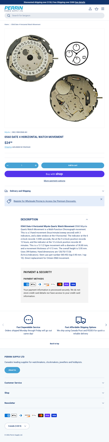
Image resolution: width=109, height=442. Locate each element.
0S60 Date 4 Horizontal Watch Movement (25, 24)
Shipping (8, 147)
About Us (12, 370)
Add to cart (72, 165)
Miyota (7, 132)
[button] (96, 9)
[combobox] (54, 15)
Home (7, 24)
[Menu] (103, 9)
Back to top (54, 344)
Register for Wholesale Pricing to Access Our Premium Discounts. (45, 201)
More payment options (54, 181)
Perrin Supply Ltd (16, 435)
